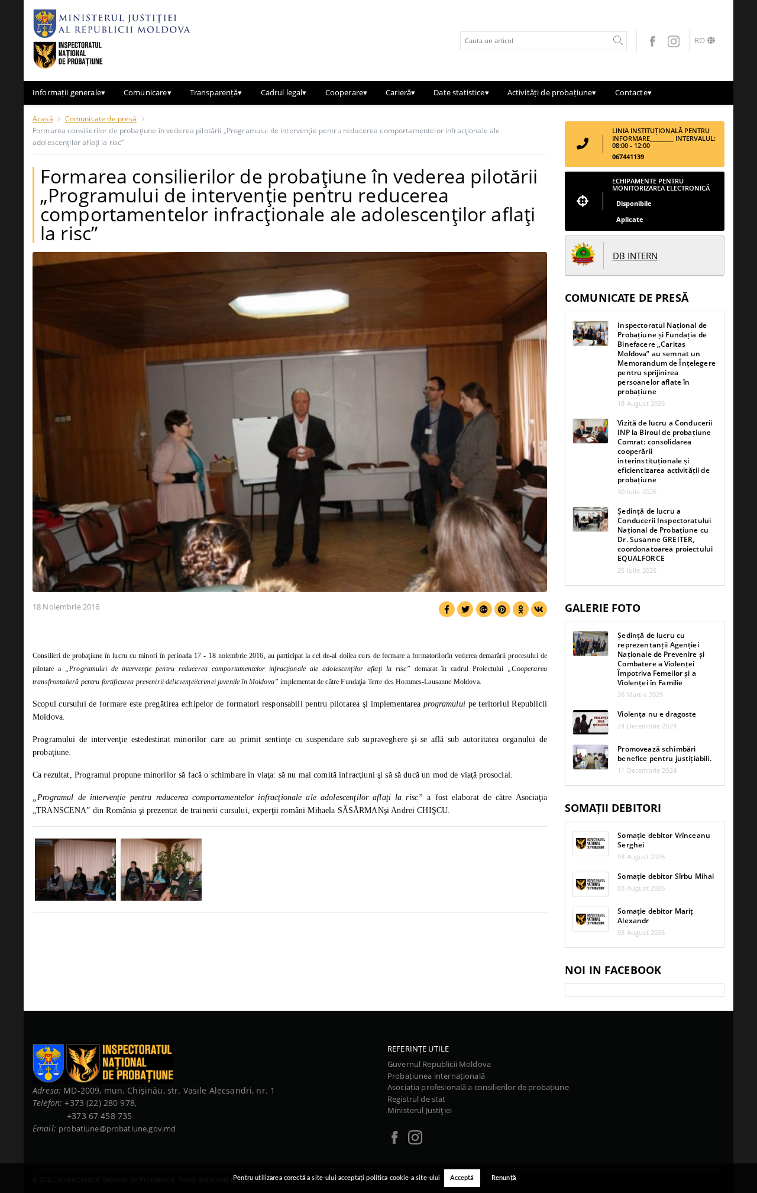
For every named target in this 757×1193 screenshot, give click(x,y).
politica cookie (387, 1178)
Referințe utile (418, 1048)
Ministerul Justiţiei (419, 1110)
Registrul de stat (416, 1099)
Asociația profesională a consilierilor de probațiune (478, 1087)
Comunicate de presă (101, 119)
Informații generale (69, 92)
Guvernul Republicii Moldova (439, 1064)
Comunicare (148, 92)
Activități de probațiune (552, 92)
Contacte (633, 92)
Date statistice (461, 92)
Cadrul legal (284, 92)
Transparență (216, 92)
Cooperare (346, 92)
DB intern (635, 256)
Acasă (43, 119)
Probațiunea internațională (436, 1076)
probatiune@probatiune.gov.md (117, 1128)
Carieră (400, 92)
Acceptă (462, 1178)
